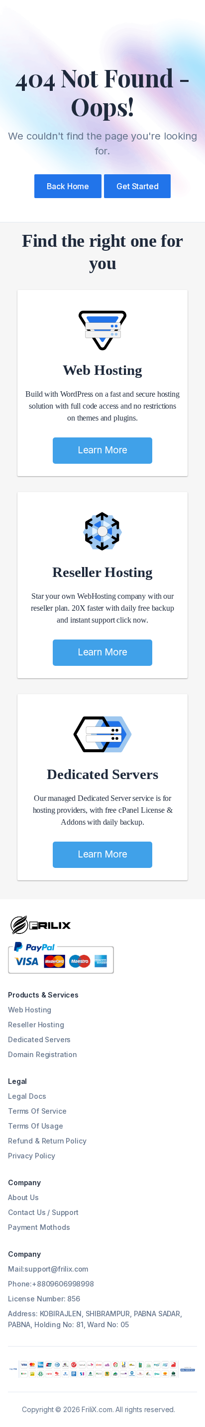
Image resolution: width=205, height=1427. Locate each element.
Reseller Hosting (102, 572)
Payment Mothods (39, 1227)
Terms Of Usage (35, 1126)
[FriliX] (40, 925)
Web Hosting (102, 370)
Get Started (137, 186)
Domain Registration (42, 1054)
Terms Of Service (37, 1111)
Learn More (102, 450)
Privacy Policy (31, 1155)
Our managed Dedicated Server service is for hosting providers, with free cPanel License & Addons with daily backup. (103, 810)
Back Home (68, 186)
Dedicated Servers (102, 774)
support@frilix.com (56, 1269)
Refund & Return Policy (47, 1141)
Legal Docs (27, 1096)
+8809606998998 (63, 1284)
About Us (23, 1197)
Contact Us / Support (43, 1212)
